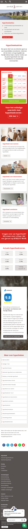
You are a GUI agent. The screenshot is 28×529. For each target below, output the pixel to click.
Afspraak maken (7, 37)
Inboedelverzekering (6, 481)
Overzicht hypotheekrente (7, 457)
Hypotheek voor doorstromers (12, 176)
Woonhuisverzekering (6, 483)
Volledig (21, 267)
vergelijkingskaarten (6, 436)
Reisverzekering (4, 485)
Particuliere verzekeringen (7, 487)
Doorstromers (7, 188)
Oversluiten (6, 221)
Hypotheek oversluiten (10, 209)
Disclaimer (3, 466)
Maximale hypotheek (6, 459)
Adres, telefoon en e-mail (7, 496)
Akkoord (5, 526)
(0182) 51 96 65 (20, 238)
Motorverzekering (5, 479)
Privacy (2, 468)
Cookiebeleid (4, 470)
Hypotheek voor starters (10, 144)
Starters (6, 155)
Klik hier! (12, 116)
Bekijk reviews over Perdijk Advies (12, 336)
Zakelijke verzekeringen (6, 489)
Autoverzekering (5, 477)
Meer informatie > (10, 524)
